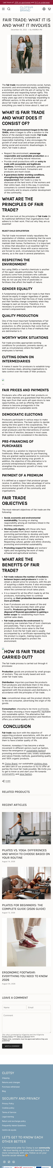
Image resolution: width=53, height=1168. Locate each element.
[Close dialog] (50, 568)
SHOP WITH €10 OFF (14, 590)
